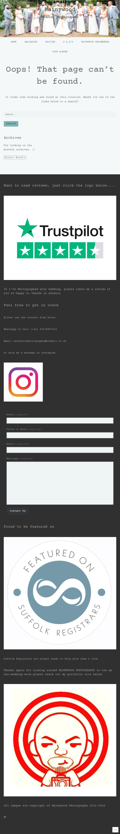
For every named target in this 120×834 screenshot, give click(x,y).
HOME (13, 42)
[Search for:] (60, 114)
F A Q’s (68, 42)
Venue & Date (24, 429)
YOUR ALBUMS (60, 52)
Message (19, 458)
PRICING (50, 42)
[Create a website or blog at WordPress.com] (5, 817)
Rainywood (60, 10)
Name (17, 414)
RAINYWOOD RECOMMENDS (95, 42)
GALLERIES (31, 42)
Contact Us (17, 511)
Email (18, 444)
